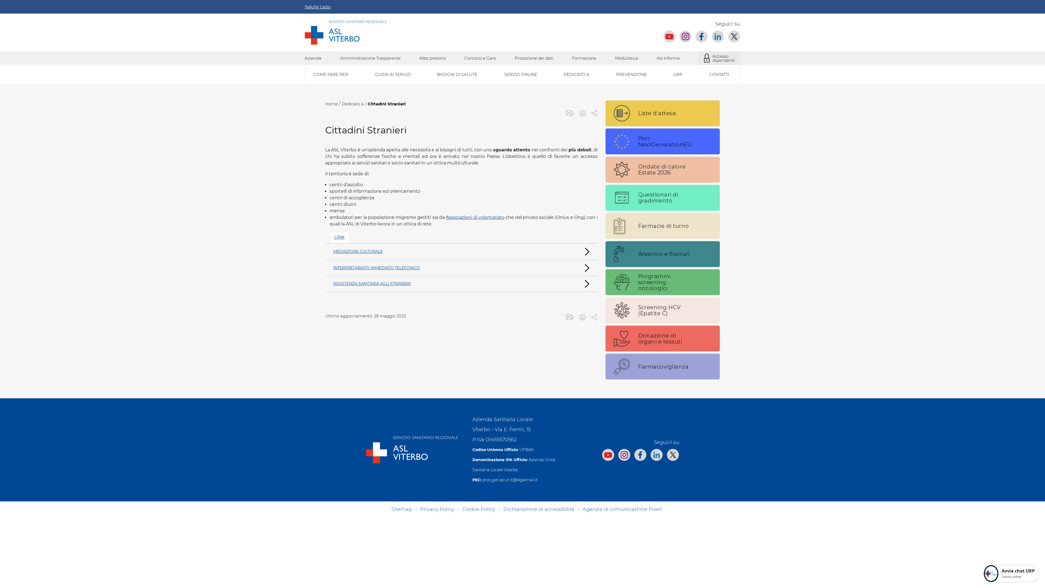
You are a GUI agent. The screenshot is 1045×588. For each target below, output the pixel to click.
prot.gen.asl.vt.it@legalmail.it (510, 479)
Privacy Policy (437, 509)
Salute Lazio (318, 7)
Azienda (313, 58)
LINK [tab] (339, 237)
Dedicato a (353, 103)
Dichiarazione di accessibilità (538, 509)
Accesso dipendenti (723, 58)
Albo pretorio (432, 58)
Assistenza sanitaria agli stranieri (372, 283)
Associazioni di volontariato (475, 217)
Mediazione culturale (358, 251)
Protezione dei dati (534, 58)
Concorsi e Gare (480, 58)
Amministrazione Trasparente (370, 58)
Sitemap (401, 509)
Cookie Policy (478, 509)
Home (331, 103)
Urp (678, 74)
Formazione (584, 58)
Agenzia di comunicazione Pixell (622, 509)
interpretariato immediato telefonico (376, 267)
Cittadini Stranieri (387, 103)
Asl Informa (668, 58)
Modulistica (626, 58)
